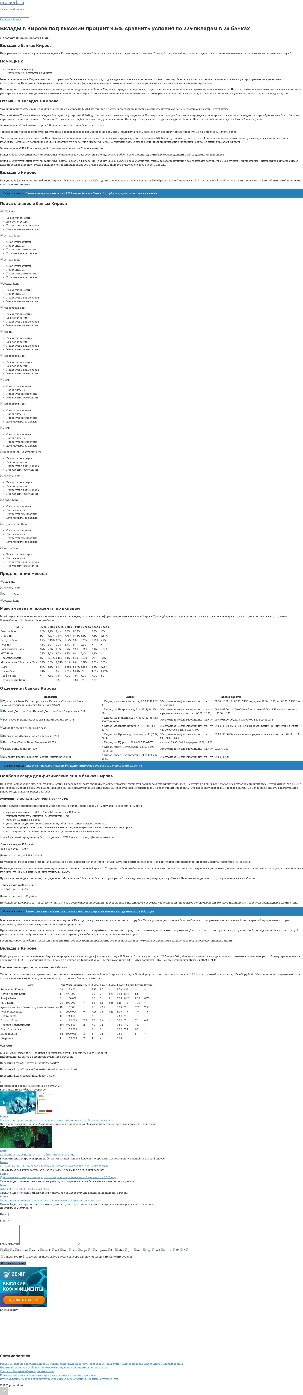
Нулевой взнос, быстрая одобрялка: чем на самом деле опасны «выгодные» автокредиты (59, 1378)
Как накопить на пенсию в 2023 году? (25, 1188)
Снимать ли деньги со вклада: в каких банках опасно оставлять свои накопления (54, 1166)
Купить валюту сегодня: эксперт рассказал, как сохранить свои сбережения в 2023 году (58, 1177)
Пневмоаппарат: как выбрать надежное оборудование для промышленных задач (54, 1367)
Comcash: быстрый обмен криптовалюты (27, 1371)
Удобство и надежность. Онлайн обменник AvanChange (37, 1154)
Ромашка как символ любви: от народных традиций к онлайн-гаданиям (48, 1375)
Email (4, 1220)
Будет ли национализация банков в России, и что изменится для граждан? (50, 1200)
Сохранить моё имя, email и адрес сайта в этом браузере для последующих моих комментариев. (68, 1256)
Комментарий (9, 1244)
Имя (4, 1214)
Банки (28, 37)
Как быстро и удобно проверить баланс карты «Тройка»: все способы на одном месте (56, 1120)
